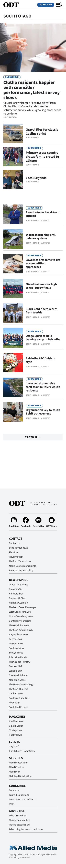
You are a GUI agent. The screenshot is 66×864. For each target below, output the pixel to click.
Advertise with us (17, 815)
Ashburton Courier (18, 657)
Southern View (16, 648)
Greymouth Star (17, 598)
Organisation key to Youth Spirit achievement (43, 412)
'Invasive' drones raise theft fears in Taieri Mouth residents (43, 387)
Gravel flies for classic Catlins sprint (42, 131)
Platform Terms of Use (20, 561)
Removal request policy (21, 570)
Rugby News (15, 735)
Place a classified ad (19, 825)
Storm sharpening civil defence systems (41, 236)
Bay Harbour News (18, 634)
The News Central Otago (21, 684)
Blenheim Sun (16, 589)
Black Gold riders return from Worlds (41, 311)
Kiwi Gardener (16, 721)
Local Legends (36, 178)
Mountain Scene (17, 680)
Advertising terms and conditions (26, 829)
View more (31, 437)
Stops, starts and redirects (22, 799)
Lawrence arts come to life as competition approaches (43, 263)
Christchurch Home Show (22, 751)
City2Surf (13, 746)
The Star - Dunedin (18, 689)
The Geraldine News (19, 625)
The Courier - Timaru (19, 662)
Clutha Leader (16, 693)
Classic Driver (16, 726)
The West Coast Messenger (22, 607)
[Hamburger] (59, 5)
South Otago (10, 117)
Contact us (14, 543)
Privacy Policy (16, 557)
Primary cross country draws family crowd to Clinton (42, 156)
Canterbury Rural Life (20, 621)
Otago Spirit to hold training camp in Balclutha (43, 338)
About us (13, 552)
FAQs (11, 804)
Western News (16, 643)
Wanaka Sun (15, 671)
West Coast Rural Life (20, 612)
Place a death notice (19, 820)
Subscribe (45, 4)
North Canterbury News (21, 616)
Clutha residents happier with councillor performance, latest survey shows (31, 90)
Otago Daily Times (18, 584)
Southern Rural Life (19, 698)
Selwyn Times (16, 652)
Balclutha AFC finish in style (40, 360)
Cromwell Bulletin (18, 675)
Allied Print (14, 772)
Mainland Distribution (20, 776)
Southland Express (18, 707)
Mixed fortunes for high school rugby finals (41, 286)
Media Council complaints (22, 566)
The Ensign (14, 702)
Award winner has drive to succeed (43, 214)
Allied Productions (18, 762)
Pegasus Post (15, 639)
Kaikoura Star (16, 593)
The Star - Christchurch (21, 630)
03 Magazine (15, 730)
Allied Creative (16, 767)
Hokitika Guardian (18, 603)
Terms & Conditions (19, 795)
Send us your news (18, 548)
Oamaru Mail (15, 666)
